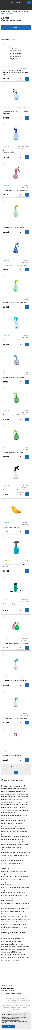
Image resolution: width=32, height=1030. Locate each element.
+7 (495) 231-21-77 (16, 2)
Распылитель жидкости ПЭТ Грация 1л (14, 302)
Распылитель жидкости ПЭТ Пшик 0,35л (14, 490)
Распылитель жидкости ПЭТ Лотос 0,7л (14, 415)
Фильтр (15, 27)
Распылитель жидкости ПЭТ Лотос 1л (14, 452)
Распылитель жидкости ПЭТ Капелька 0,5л (15, 340)
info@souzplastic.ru (7, 988)
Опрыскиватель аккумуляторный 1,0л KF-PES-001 (15, 565)
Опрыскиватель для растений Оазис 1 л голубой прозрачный (14, 151)
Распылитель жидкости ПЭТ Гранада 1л (14, 227)
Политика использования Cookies (10, 1020)
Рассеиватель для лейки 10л (11, 527)
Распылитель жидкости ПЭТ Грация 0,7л (15, 718)
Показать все (15, 767)
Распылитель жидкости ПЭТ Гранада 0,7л (15, 680)
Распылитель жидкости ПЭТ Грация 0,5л (15, 265)
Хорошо (8, 1026)
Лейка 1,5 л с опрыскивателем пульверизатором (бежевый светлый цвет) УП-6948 (15, 72)
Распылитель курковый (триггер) (12, 755)
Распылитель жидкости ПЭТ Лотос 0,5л (14, 377)
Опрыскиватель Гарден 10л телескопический (11, 604)
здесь (17, 960)
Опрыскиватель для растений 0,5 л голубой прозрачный (15, 112)
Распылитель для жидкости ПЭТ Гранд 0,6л (15, 643)
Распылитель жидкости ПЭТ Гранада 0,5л (15, 190)
